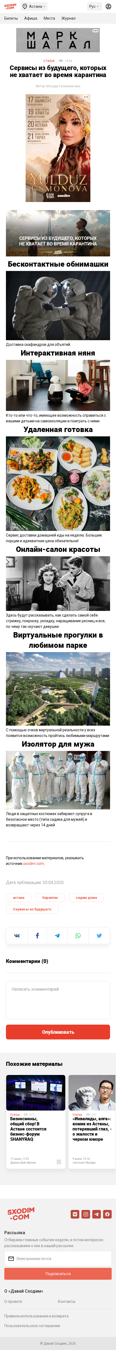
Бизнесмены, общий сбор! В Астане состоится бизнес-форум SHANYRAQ (28, 1129)
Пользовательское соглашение (32, 1326)
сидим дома (86, 898)
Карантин (50, 898)
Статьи (49, 61)
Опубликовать (58, 1032)
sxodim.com (33, 863)
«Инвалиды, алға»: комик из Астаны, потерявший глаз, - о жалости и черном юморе (92, 1129)
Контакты (66, 1301)
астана (18, 898)
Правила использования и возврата (36, 1316)
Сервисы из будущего (32, 909)
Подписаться (58, 1273)
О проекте (13, 1301)
